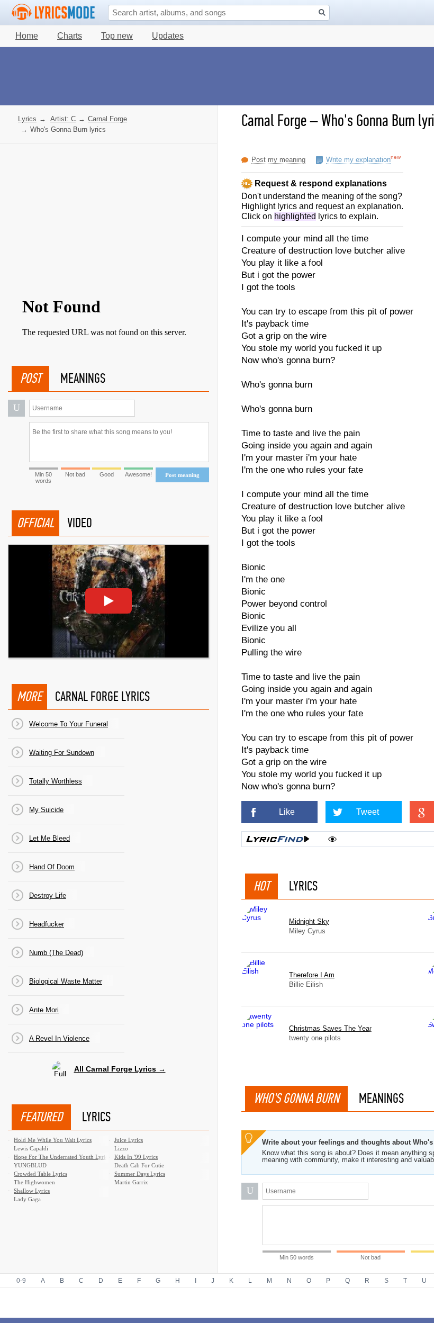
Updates (168, 35)
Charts (69, 35)
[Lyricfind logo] (278, 839)
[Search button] (322, 12)
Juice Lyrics (128, 1140)
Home (26, 35)
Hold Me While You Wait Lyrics (53, 1140)
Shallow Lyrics (32, 1190)
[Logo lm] (53, 12)
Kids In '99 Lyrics (136, 1157)
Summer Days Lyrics (139, 1174)
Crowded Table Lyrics (40, 1174)
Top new (117, 35)
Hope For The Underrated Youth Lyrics (62, 1157)
